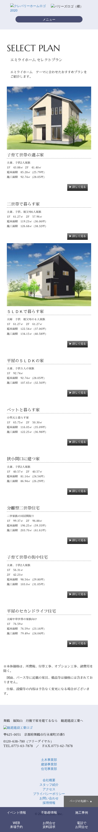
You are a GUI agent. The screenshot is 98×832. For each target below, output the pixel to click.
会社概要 (49, 780)
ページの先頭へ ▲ (81, 801)
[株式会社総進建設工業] (18, 727)
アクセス (49, 789)
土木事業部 (49, 759)
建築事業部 (49, 764)
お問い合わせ (49, 798)
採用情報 (49, 802)
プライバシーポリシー (49, 793)
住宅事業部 (49, 768)
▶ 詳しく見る (77, 187)
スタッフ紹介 (49, 784)
